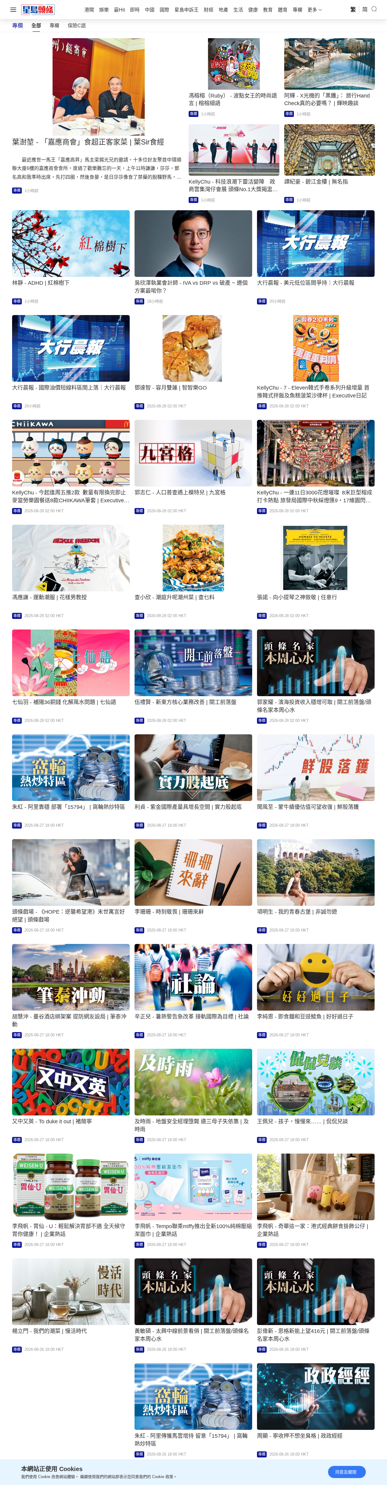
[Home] (38, 9)
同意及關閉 (345, 1472)
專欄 (54, 25)
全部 (36, 25)
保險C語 (77, 25)
